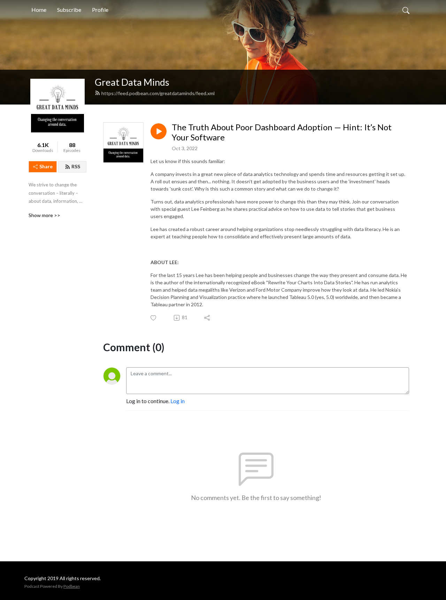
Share (46, 166)
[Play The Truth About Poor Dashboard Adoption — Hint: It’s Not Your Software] (159, 131)
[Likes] (154, 318)
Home (38, 9)
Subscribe (69, 9)
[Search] (406, 10)
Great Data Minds (132, 82)
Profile (100, 9)
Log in (177, 401)
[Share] (207, 317)
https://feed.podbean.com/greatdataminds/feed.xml (158, 93)
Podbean (71, 586)
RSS (75, 166)
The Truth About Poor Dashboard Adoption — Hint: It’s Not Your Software (282, 132)
